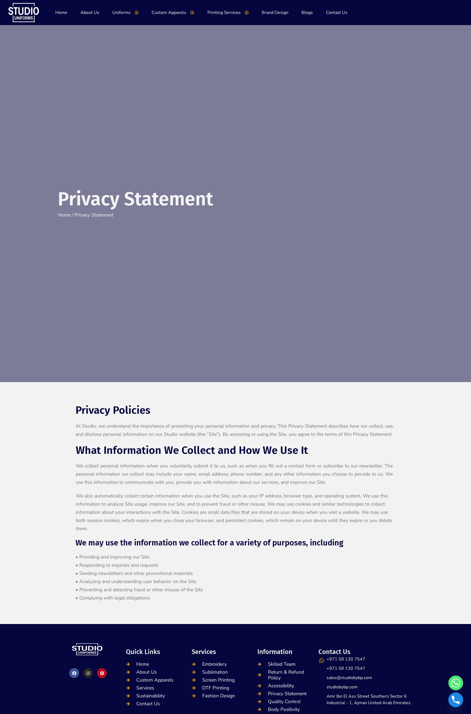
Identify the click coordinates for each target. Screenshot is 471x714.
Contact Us (337, 13)
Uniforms (121, 13)
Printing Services (224, 13)
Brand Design (275, 13)
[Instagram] (88, 673)
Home (61, 13)
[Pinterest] (102, 673)
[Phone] (455, 699)
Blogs (307, 13)
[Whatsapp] (455, 683)
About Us (89, 13)
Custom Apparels (169, 13)
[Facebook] (74, 673)
